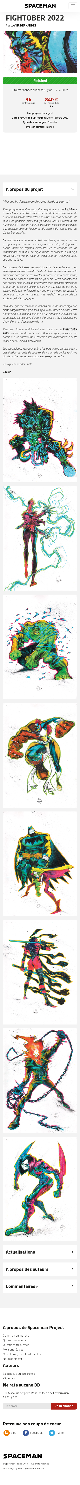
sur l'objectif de (51, 104)
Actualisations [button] (20, 1251)
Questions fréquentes (16, 1344)
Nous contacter (12, 1358)
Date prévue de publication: (29, 117)
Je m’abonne (64, 1406)
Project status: (35, 126)
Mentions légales (13, 1349)
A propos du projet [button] (24, 189)
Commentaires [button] (22, 1286)
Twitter (60, 1432)
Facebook (36, 1432)
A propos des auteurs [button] (27, 1269)
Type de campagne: (35, 122)
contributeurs (28, 103)
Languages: (34, 113)
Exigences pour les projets (19, 1373)
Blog (13, 1432)
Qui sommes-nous (14, 1340)
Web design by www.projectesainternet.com (24, 1468)
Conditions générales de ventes (22, 1354)
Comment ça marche (16, 1335)
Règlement (9, 1378)
